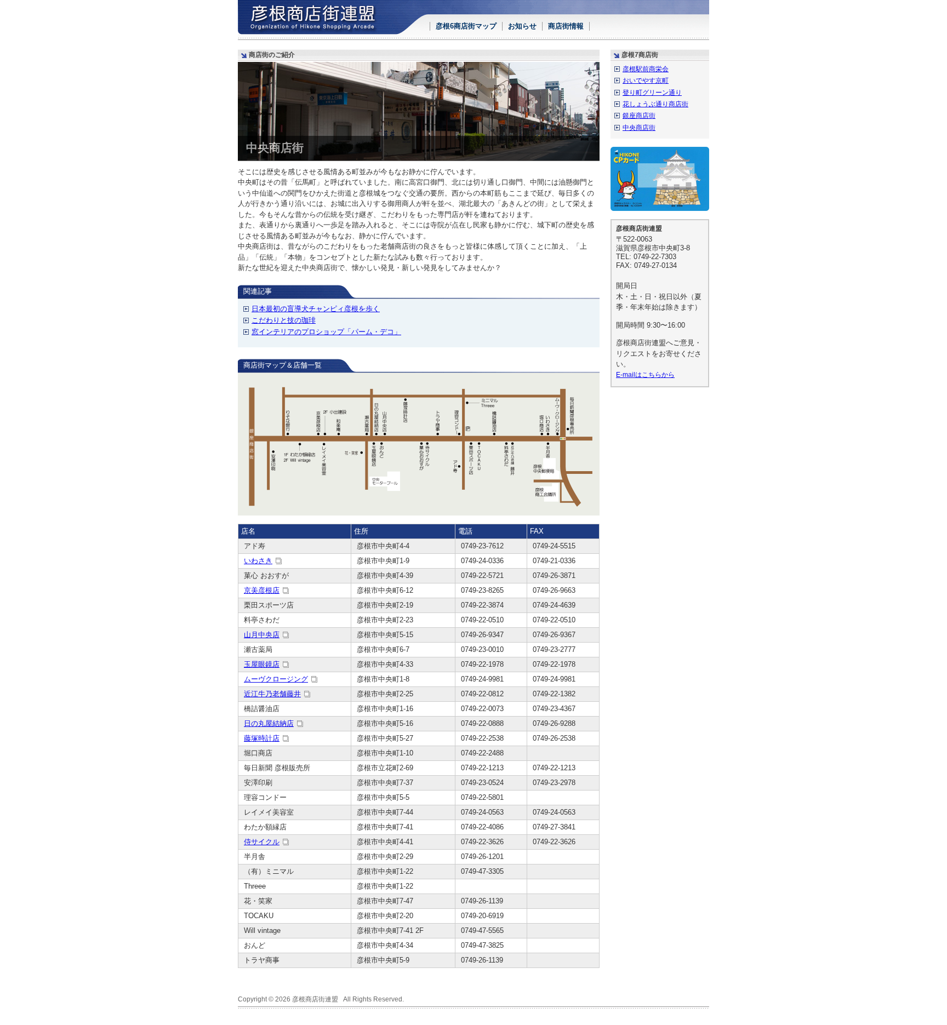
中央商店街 (639, 127)
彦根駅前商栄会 (646, 68)
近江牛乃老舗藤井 (272, 694)
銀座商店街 (639, 115)
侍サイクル (261, 842)
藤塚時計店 (261, 738)
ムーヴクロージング (276, 679)
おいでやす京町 (646, 80)
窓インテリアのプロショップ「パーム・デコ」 (326, 332)
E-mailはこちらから (645, 374)
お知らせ (522, 26)
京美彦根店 (261, 590)
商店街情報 (566, 26)
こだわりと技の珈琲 (284, 320)
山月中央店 (261, 635)
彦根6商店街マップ (466, 26)
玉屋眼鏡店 (261, 664)
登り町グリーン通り (652, 92)
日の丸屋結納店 (269, 723)
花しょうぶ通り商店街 (655, 103)
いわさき (258, 561)
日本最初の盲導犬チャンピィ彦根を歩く (316, 309)
